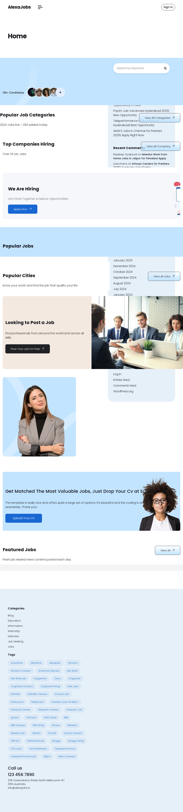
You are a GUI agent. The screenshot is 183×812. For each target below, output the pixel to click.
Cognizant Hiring (50, 686)
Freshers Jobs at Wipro (64, 702)
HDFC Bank (50, 717)
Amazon (73, 663)
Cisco (57, 678)
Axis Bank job (18, 678)
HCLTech (31, 717)
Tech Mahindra (38, 748)
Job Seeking (15, 641)
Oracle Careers (73, 733)
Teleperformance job (23, 756)
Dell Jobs (73, 686)
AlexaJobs (19, 7)
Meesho (72, 725)
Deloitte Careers (37, 694)
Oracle (52, 733)
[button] (40, 7)
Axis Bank (72, 670)
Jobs (11, 646)
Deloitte (15, 694)
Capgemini (40, 678)
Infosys (56, 725)
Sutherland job (35, 740)
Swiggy (56, 740)
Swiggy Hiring (76, 740)
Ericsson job (62, 694)
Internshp (14, 631)
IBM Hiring (38, 725)
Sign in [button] (168, 7)
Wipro (47, 756)
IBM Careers (18, 725)
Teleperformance (65, 748)
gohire (15, 717)
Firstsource (17, 702)
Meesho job (18, 733)
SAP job (15, 740)
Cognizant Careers (22, 686)
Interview (13, 636)
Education (14, 620)
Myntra (36, 733)
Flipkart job (37, 702)
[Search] (165, 68)
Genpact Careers (48, 709)
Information (15, 626)
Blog (11, 615)
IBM (66, 717)
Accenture (17, 663)
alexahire (36, 663)
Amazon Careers (21, 670)
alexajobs (55, 663)
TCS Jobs (16, 748)
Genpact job (74, 709)
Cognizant (74, 678)
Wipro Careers (66, 756)
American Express (48, 670)
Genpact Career (20, 709)
